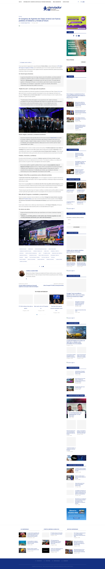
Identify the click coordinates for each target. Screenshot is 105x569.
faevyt (40, 253)
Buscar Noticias (70, 59)
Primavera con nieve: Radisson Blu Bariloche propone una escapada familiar (79, 155)
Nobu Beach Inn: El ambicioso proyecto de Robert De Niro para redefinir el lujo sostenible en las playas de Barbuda (80, 501)
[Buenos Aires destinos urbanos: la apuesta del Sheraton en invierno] (71, 258)
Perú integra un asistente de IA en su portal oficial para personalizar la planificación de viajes (76, 95)
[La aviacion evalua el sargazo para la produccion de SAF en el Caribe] (70, 470)
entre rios (21, 253)
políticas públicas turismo (35, 257)
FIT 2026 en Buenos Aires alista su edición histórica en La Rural (56, 534)
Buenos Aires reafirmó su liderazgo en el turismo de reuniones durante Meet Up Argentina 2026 (80, 104)
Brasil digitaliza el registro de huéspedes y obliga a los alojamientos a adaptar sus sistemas (80, 163)
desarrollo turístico (55, 251)
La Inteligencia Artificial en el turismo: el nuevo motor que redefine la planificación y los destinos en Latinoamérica (80, 492)
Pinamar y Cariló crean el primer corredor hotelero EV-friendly (80, 477)
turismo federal (59, 259)
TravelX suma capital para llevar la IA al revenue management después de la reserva (57, 549)
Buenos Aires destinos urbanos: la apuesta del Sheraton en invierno (71, 264)
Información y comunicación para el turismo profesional (37, 1)
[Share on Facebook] (39, 266)
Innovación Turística (23, 255)
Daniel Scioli (54, 137)
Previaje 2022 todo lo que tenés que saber (80, 387)
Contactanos (66, 1)
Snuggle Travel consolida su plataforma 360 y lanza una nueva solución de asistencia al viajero (75, 295)
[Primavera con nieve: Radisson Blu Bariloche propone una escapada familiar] (70, 155)
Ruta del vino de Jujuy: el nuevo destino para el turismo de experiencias (81, 264)
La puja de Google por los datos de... (71, 202)
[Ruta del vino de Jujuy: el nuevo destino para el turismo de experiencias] (81, 258)
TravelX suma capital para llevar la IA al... (70, 190)
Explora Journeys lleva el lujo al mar (80, 310)
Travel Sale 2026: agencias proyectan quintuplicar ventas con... (56, 308)
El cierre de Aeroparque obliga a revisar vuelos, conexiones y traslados (81, 355)
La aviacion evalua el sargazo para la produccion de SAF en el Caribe (80, 469)
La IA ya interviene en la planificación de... (81, 202)
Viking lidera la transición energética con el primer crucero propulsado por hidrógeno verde (79, 303)
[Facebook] (78, 2)
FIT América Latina (27, 198)
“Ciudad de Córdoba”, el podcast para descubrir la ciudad (71, 449)
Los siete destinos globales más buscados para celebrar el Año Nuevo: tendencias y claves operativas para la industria (33, 535)
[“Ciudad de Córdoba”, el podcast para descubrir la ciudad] (71, 441)
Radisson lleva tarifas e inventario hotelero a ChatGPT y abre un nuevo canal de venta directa (80, 171)
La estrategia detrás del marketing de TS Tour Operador (75, 414)
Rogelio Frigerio (23, 259)
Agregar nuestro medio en (25, 62)
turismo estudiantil (50, 259)
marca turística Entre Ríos (44, 255)
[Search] (85, 2)
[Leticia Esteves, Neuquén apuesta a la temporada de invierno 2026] (70, 373)
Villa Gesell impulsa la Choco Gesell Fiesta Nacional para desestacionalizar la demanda (80, 111)
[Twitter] (79, 2)
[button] (20, 305)
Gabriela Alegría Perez (25, 22)
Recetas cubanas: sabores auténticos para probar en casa (33, 549)
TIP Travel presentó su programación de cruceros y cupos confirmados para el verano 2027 (56, 542)
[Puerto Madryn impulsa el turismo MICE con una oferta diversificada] (70, 119)
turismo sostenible (23, 261)
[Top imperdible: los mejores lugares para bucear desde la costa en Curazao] (22, 543)
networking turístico (55, 255)
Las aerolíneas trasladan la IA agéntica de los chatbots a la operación (71, 355)
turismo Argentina (40, 259)
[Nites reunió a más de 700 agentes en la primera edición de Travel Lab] (41, 299)
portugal (53, 257)
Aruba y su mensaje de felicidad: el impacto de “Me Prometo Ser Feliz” (81, 431)
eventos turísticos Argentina (31, 253)
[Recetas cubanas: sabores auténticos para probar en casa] (22, 550)
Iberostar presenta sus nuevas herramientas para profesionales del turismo (71, 432)
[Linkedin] (82, 2)
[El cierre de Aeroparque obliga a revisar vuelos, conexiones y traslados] (81, 350)
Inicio (20, 1)
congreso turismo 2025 (37, 251)
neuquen (21, 257)
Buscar (83, 62)
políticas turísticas (45, 257)
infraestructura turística (57, 253)
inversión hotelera (33, 255)
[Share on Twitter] (40, 266)
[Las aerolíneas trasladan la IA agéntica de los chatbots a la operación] (71, 350)
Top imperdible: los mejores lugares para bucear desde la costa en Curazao (32, 542)
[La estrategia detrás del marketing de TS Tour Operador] (76, 408)
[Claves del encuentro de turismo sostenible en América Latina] (70, 485)
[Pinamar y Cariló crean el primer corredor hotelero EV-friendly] (70, 477)
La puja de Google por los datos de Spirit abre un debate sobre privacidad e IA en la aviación (76, 342)
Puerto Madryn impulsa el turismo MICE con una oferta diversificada (80, 118)
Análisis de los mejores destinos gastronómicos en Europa (75, 251)
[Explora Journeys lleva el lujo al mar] (70, 311)
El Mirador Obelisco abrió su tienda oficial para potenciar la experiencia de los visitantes (80, 127)
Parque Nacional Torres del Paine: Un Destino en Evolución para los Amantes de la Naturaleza (80, 380)
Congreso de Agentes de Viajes (25, 251)
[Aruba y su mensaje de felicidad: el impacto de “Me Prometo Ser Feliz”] (81, 424)
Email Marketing (57, 1)
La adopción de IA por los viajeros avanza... (81, 190)
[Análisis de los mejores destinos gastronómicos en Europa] (76, 242)
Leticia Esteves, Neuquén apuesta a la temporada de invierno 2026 (80, 372)
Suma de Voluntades (31, 259)
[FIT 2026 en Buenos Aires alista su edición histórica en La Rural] (26, 299)
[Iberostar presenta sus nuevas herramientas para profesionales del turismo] (71, 424)
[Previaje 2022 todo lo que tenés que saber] (70, 388)
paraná (26, 257)
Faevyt (59, 91)
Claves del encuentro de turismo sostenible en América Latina (79, 484)
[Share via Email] (43, 266)
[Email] (83, 2)
